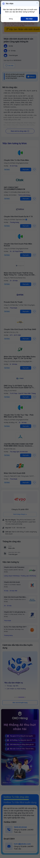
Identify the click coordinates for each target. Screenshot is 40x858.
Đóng (11, 19)
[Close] (37, 3)
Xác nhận (29, 19)
